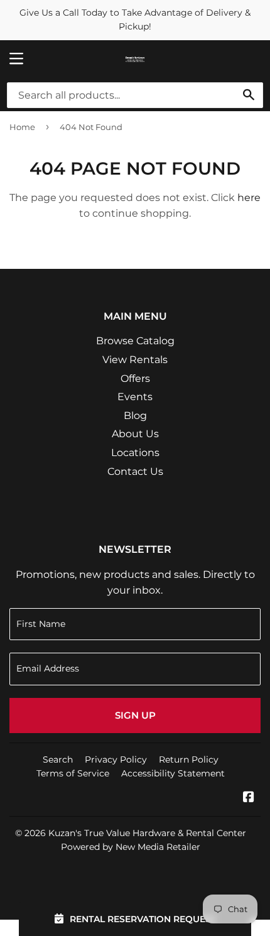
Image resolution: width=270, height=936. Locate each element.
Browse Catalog (135, 341)
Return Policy (189, 759)
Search (58, 759)
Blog (135, 416)
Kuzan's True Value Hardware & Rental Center (147, 833)
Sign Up (135, 715)
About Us (135, 434)
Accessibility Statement (173, 773)
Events (135, 397)
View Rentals (135, 360)
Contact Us (135, 471)
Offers (135, 378)
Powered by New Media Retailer (130, 847)
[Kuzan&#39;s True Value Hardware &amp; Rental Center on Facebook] (248, 798)
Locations (135, 453)
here (249, 198)
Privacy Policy (116, 759)
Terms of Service (72, 773)
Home (22, 127)
